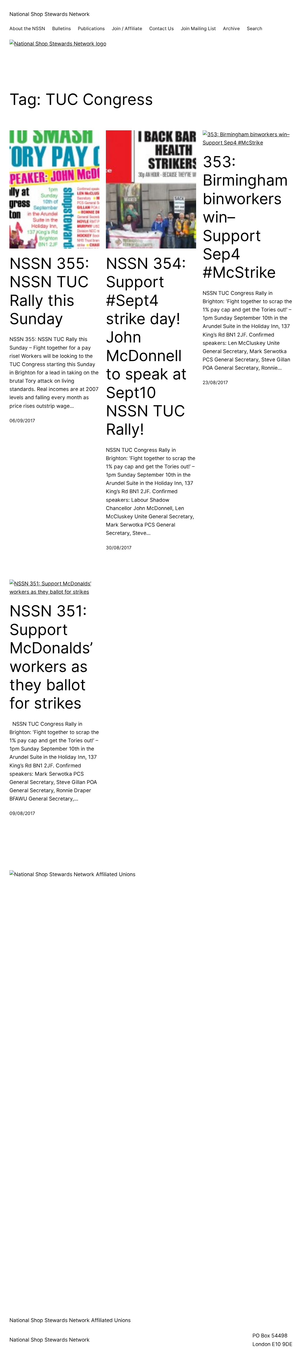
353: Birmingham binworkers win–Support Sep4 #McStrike (245, 217)
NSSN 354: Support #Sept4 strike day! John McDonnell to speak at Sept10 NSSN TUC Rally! (146, 346)
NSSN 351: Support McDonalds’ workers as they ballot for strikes (51, 657)
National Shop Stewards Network (49, 14)
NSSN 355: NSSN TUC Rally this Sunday (49, 291)
